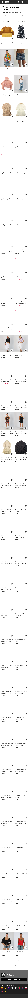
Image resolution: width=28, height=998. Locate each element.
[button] (2, 988)
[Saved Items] (22, 2)
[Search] (18, 2)
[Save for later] (12, 38)
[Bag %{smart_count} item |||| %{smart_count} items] (26, 2)
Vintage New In (8, 16)
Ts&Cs (25, 996)
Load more (14, 965)
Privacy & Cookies (19, 996)
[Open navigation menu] (2, 2)
